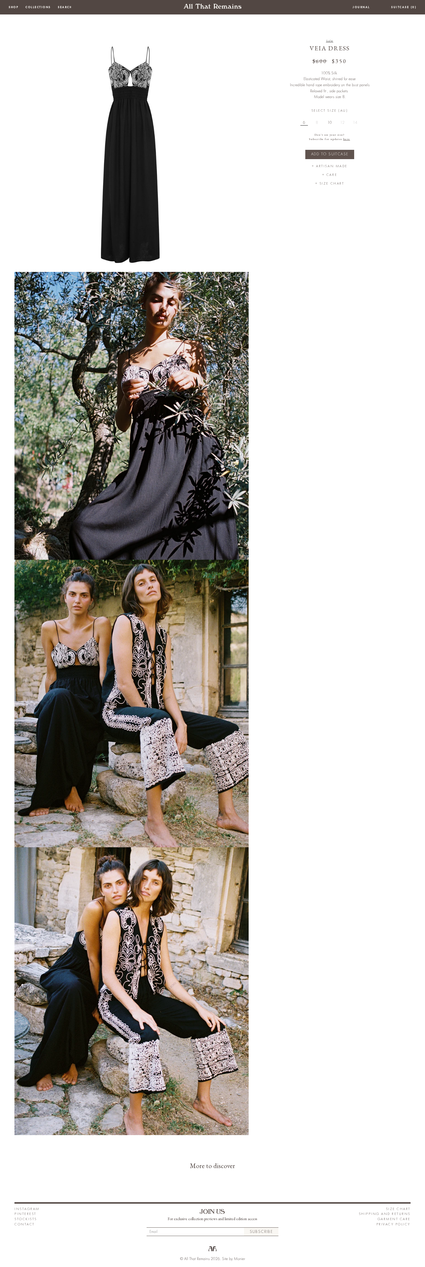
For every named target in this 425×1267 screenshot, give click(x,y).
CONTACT (24, 1224)
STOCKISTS (25, 1219)
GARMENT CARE (394, 1219)
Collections (38, 7)
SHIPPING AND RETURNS (385, 1214)
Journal (361, 7)
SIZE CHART (398, 1209)
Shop (14, 7)
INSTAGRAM (27, 1209)
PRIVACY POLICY (393, 1224)
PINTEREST (25, 1214)
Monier (239, 1259)
